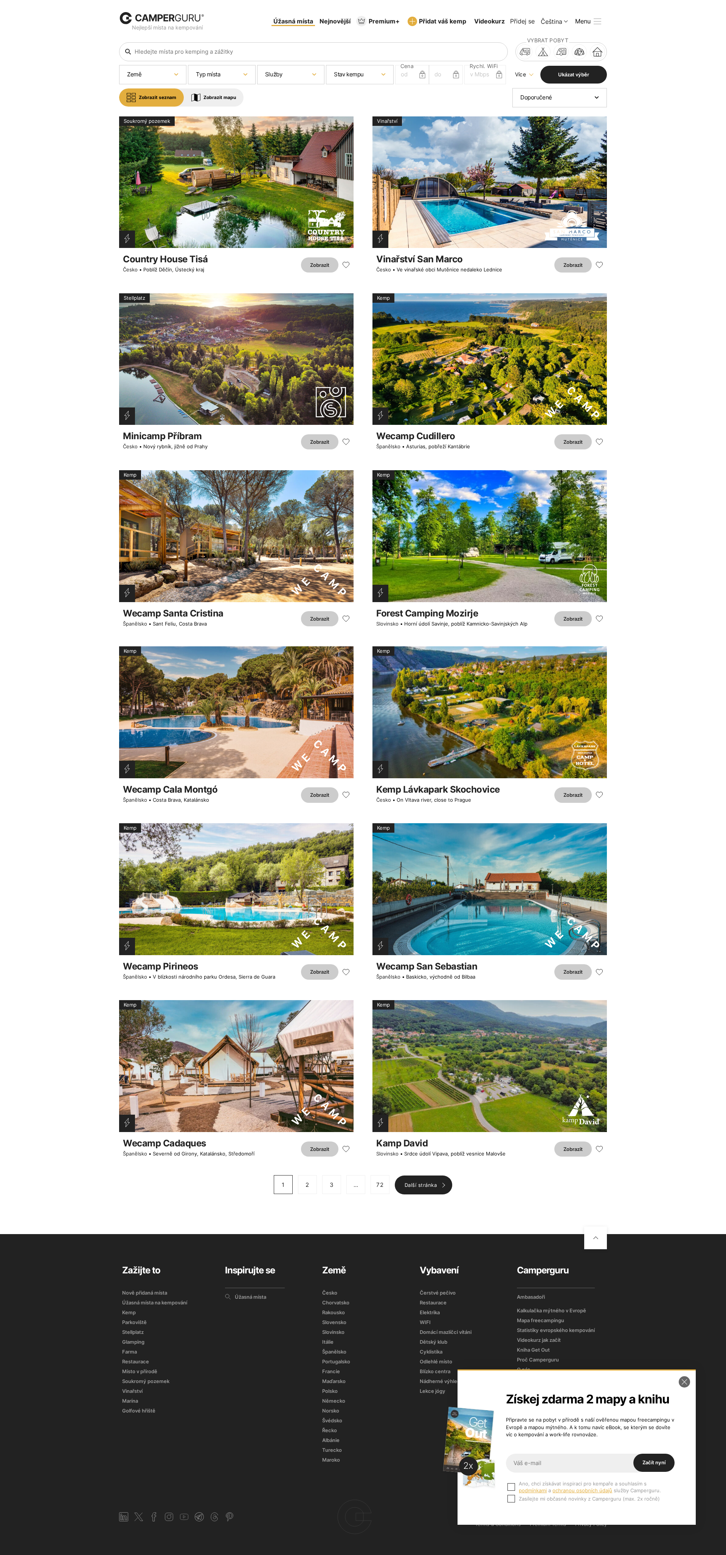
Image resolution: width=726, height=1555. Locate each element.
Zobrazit (319, 265)
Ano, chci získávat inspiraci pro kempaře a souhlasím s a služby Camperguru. (590, 1487)
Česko (130, 269)
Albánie (331, 1440)
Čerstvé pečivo (438, 1293)
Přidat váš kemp (442, 21)
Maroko (331, 1460)
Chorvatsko (335, 1302)
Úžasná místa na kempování (154, 1302)
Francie (331, 1371)
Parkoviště (134, 1322)
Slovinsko (387, 624)
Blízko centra (435, 1371)
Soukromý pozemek (145, 1381)
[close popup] (684, 1382)
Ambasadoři (531, 1297)
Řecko (329, 1430)
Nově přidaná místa (144, 1293)
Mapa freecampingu (540, 1320)
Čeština (551, 21)
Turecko (332, 1450)
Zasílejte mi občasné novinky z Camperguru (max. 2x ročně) (589, 1499)
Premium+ (384, 21)
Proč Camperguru (538, 1360)
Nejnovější (335, 21)
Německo (333, 1401)
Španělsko (388, 446)
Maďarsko (334, 1381)
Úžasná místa (293, 21)
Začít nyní (654, 1462)
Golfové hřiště (138, 1411)
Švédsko (332, 1420)
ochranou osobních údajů (582, 1490)
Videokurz (489, 21)
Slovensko (334, 1322)
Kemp (129, 1312)
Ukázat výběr (573, 74)
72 (379, 1184)
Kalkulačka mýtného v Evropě (551, 1310)
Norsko (330, 1411)
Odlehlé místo (436, 1361)
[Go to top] (595, 1238)
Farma (129, 1352)
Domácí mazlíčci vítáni (446, 1332)
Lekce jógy (432, 1391)
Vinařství (132, 1391)
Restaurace (135, 1361)
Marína (130, 1401)
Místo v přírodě (139, 1371)
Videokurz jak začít (539, 1340)
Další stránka (421, 1185)
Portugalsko (336, 1361)
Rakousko (333, 1312)
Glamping (133, 1342)
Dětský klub (433, 1342)
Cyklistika (431, 1352)
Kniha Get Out (533, 1350)
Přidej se (522, 21)
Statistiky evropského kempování (556, 1330)
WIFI (425, 1322)
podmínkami (533, 1490)
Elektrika (430, 1312)
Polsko (330, 1391)
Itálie (328, 1342)
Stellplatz (133, 1332)
